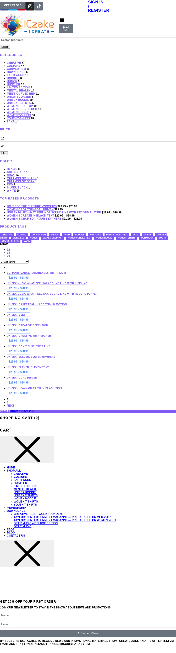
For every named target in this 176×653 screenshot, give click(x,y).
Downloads (16, 72)
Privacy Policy (22, 411)
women (34, 238)
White (11, 190)
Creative (14, 62)
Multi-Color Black (22, 178)
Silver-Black (17, 187)
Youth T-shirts (18, 118)
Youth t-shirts (10, 241)
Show (4, 243)
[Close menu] (27, 449)
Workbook (147, 238)
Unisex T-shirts (19, 102)
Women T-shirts (19, 115)
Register (98, 10)
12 (8, 249)
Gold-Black (16, 172)
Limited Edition (18, 87)
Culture (13, 65)
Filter (3, 153)
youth (162, 238)
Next (10, 405)
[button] (88, 20)
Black (12, 169)
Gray (11, 175)
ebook (55, 235)
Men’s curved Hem (21, 93)
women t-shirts (126, 238)
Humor (12, 81)
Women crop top (20, 106)
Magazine (95, 235)
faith (67, 235)
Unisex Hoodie (18, 99)
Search (4, 47)
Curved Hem (16, 68)
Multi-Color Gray (21, 181)
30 (8, 255)
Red (10, 184)
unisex (147, 235)
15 (8, 252)
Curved (21, 235)
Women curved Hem (22, 109)
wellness (18, 238)
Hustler (13, 84)
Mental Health (18, 90)
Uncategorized (19, 96)
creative (7, 235)
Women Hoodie (18, 112)
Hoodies (13, 78)
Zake (11, 121)
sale (135, 235)
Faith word (15, 75)
